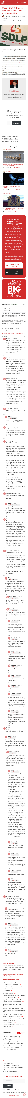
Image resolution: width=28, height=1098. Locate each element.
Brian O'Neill (8, 149)
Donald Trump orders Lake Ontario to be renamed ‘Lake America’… (13, 164)
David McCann (15, 1065)
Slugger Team (8, 193)
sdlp (11, 141)
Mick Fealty (10, 1063)
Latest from (7, 1033)
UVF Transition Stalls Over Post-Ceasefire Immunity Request (13, 208)
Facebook (16, 1095)
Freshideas (17, 1094)
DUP (5, 139)
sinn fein (16, 141)
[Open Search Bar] (17, 2)
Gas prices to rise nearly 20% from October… (11, 186)
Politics (6, 136)
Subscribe (16, 123)
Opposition (5, 141)
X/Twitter (11, 1095)
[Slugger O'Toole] (3, 2)
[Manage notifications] (24, 1094)
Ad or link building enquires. (10, 1071)
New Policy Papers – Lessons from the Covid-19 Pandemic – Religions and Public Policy (13, 1047)
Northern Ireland (12, 139)
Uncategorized (13, 136)
